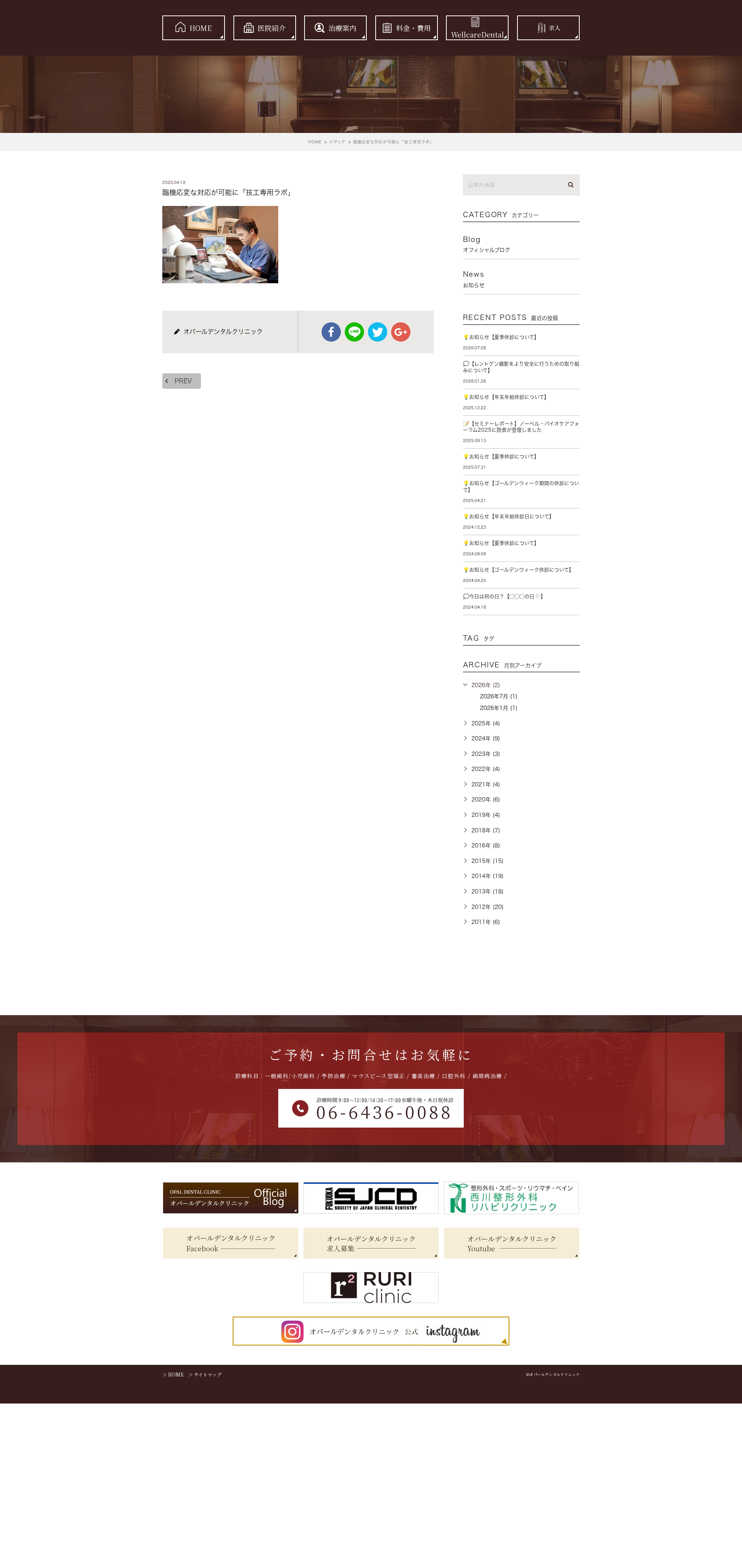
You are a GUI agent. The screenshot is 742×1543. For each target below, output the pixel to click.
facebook (331, 332)
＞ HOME (173, 1374)
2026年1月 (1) (498, 708)
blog (486, 244)
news (474, 279)
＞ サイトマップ (204, 1374)
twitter (377, 332)
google (400, 332)
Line (354, 332)
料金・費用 (413, 28)
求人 (554, 28)
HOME (200, 28)
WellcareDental (477, 34)
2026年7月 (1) (498, 696)
